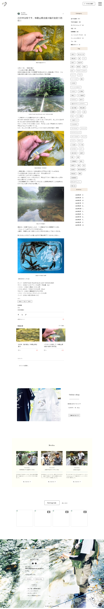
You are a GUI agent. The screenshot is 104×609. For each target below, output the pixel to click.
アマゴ (79, 75)
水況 (84, 112)
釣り (72, 71)
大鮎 (78, 157)
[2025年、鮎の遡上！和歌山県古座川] (28, 335)
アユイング (83, 128)
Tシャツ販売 (79, 116)
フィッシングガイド (75, 87)
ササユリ (80, 140)
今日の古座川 (21, 309)
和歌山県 (73, 58)
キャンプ (84, 136)
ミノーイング (74, 79)
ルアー (81, 149)
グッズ (72, 140)
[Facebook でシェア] (18, 314)
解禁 (80, 173)
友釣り (29, 301)
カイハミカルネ (74, 136)
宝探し (81, 161)
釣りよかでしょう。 (75, 182)
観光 (82, 79)
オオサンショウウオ (81, 71)
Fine (72, 116)
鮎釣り (84, 66)
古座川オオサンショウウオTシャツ (79, 103)
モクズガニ (73, 149)
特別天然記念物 (81, 169)
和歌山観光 (82, 108)
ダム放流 (73, 145)
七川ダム (73, 91)
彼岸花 (72, 165)
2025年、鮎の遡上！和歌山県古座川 (27, 345)
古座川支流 (73, 153)
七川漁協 (81, 91)
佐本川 (81, 99)
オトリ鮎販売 (81, 95)
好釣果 (72, 112)
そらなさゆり (74, 124)
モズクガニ (73, 99)
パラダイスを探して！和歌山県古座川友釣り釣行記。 (53, 345)
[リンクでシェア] (25, 314)
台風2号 (81, 153)
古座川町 (80, 62)
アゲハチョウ (74, 128)
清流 (79, 165)
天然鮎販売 (73, 161)
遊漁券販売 (73, 177)
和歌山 (72, 95)
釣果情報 (20, 305)
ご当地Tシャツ (74, 120)
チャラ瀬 (81, 145)
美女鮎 (78, 66)
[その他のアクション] (63, 14)
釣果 (72, 66)
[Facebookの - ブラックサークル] (33, 563)
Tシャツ (73, 75)
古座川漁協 (73, 108)
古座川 (20, 301)
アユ (19, 307)
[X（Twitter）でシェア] (22, 314)
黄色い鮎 (73, 186)
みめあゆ (73, 83)
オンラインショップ (75, 132)
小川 (79, 112)
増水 (72, 157)
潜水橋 (72, 169)
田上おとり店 (81, 54)
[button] (100, 3)
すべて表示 (61, 325)
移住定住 (73, 173)
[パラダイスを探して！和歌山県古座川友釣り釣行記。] (53, 335)
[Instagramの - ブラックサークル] (36, 563)
